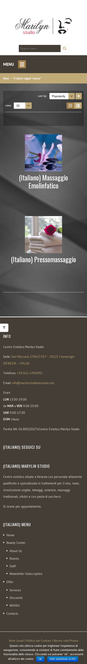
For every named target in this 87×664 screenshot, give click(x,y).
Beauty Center (16, 543)
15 (18, 105)
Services (15, 590)
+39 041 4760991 (29, 373)
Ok (40, 659)
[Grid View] (70, 105)
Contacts (12, 614)
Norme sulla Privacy (66, 640)
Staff (13, 566)
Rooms (14, 558)
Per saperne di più (63, 659)
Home (6, 78)
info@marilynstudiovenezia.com (33, 383)
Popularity (58, 96)
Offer (10, 582)
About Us (16, 551)
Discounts (16, 598)
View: (8, 105)
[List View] (78, 105)
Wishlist (15, 605)
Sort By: (42, 96)
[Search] (65, 48)
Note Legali (16, 640)
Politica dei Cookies (38, 640)
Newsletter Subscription (26, 574)
